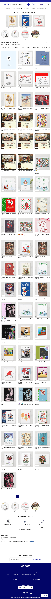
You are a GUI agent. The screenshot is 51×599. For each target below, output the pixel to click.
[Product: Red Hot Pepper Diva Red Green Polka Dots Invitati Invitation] (25, 205)
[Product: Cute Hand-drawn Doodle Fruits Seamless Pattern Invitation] (42, 120)
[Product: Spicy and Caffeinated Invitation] (42, 459)
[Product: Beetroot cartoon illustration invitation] (8, 459)
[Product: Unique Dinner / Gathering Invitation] (25, 58)
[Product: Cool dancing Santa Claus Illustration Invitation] (8, 225)
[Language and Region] (42, 4)
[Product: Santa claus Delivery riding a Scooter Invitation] (42, 289)
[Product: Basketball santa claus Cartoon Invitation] (42, 394)
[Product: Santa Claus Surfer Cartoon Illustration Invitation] (42, 416)
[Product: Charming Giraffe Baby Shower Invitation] (42, 205)
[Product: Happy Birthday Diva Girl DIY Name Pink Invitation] (8, 310)
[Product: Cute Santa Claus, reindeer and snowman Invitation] (25, 184)
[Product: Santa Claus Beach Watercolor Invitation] (25, 99)
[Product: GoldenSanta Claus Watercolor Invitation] (8, 99)
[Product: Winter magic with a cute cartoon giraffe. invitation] (42, 438)
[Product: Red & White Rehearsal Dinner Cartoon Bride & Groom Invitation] (25, 79)
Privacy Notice (37, 597)
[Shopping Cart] (48, 4)
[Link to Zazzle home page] (5, 4)
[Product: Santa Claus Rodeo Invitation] (8, 248)
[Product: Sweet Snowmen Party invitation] (42, 162)
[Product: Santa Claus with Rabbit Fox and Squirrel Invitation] (8, 184)
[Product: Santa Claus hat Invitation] (8, 373)
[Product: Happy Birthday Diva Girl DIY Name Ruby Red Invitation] (8, 480)
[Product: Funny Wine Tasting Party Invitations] (8, 353)
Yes (4, 539)
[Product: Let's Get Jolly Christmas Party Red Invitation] (42, 225)
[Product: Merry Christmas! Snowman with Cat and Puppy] (25, 310)
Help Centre (32, 541)
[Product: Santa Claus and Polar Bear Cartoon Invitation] (8, 205)
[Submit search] (28, 4)
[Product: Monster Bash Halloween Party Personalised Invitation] (42, 353)
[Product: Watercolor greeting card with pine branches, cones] (25, 268)
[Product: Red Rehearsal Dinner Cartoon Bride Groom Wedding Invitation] (42, 79)
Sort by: (43, 47)
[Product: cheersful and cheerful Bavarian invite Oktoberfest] (25, 459)
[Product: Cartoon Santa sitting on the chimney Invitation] (8, 289)
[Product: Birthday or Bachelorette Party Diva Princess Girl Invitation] (8, 332)
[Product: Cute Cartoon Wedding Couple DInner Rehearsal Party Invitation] (8, 79)
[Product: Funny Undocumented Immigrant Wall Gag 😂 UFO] (42, 99)
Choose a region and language (24, 585)
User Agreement (32, 597)
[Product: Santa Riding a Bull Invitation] (42, 248)
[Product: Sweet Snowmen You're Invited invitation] (25, 225)
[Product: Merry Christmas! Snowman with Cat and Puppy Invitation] (42, 184)
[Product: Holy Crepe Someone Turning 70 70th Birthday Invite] (25, 289)
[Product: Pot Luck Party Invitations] (25, 353)
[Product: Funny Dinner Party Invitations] (42, 373)
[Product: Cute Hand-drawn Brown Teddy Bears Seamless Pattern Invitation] (25, 438)
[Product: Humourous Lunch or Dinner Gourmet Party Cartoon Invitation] (42, 58)
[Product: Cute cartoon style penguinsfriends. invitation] (8, 416)
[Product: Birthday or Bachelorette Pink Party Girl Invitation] (8, 394)
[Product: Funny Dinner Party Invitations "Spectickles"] (25, 332)
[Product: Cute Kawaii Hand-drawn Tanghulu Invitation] (25, 416)
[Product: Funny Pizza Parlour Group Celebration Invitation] (8, 120)
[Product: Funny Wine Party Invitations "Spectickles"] (42, 332)
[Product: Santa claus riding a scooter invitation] (8, 268)
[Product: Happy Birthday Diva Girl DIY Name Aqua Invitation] (25, 394)
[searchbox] (20, 4)
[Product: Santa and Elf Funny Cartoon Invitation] (25, 373)
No (8, 539)
